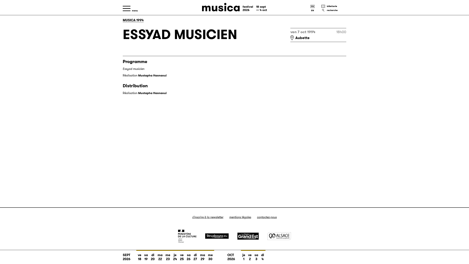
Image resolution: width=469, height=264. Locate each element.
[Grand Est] (248, 236)
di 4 (262, 257)
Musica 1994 (133, 20)
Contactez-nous (267, 217)
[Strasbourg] (217, 236)
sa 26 (189, 257)
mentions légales (240, 217)
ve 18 (139, 257)
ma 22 (160, 257)
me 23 (167, 257)
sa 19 (146, 257)
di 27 (195, 257)
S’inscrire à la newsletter (208, 217)
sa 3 (256, 257)
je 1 (243, 257)
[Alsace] (279, 236)
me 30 (210, 257)
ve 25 (182, 257)
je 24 (175, 257)
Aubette (302, 37)
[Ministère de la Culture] (187, 236)
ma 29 (202, 257)
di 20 (153, 257)
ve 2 (250, 257)
